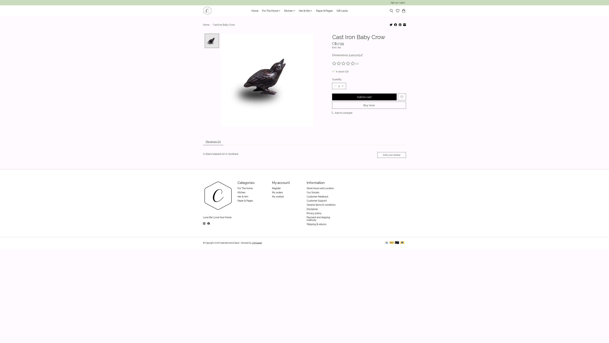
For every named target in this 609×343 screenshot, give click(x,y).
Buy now (369, 105)
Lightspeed (257, 243)
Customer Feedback (317, 196)
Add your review (391, 155)
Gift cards (342, 10)
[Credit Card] (387, 242)
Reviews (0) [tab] (213, 141)
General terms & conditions (321, 204)
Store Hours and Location (320, 188)
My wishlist (278, 196)
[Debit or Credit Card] (397, 242)
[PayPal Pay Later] (402, 242)
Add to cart (364, 97)
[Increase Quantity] (342, 86)
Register (276, 188)
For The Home (245, 188)
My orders (277, 192)
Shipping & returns (316, 224)
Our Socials (313, 192)
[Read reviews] (343, 63)
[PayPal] (392, 242)
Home (255, 10)
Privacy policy (314, 213)
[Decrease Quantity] (335, 86)
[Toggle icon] (391, 11)
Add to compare (343, 112)
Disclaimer (312, 209)
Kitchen (241, 192)
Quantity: (337, 79)
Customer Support (317, 200)
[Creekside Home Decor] (207, 10)
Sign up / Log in (398, 3)
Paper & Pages (324, 10)
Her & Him (243, 196)
